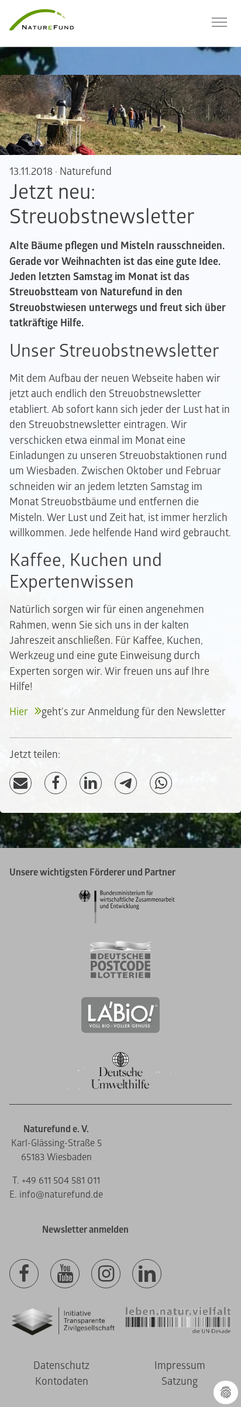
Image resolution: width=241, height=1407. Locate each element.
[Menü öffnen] (219, 22)
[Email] (20, 783)
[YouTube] (65, 1274)
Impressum (179, 1366)
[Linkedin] (146, 1274)
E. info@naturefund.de (56, 1195)
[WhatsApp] (161, 783)
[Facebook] (55, 783)
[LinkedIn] (91, 783)
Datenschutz (61, 1366)
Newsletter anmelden (85, 1230)
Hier (19, 712)
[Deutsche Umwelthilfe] (120, 1087)
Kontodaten (61, 1381)
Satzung (179, 1381)
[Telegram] (126, 783)
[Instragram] (105, 1274)
